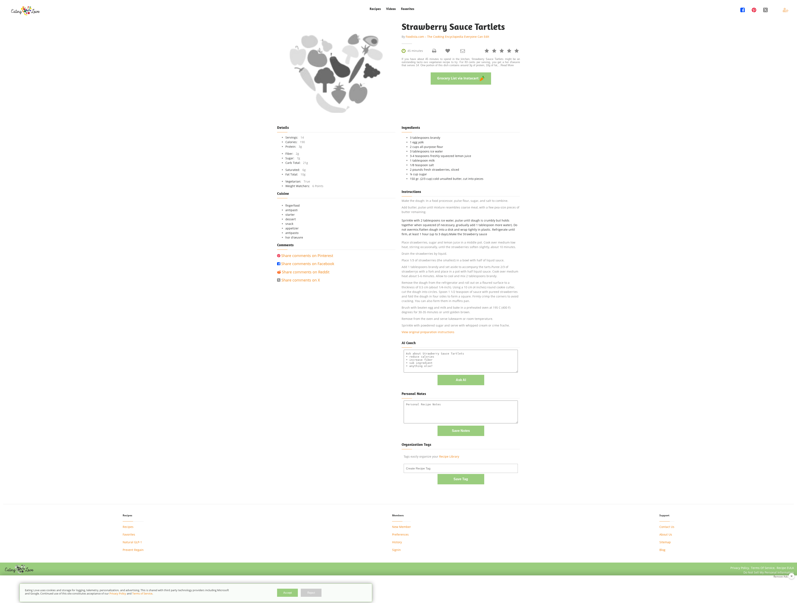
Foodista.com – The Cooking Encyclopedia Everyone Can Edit (447, 37)
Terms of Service (142, 593)
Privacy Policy (117, 593)
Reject (311, 592)
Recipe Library (449, 456)
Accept (287, 592)
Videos (391, 9)
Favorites (407, 9)
